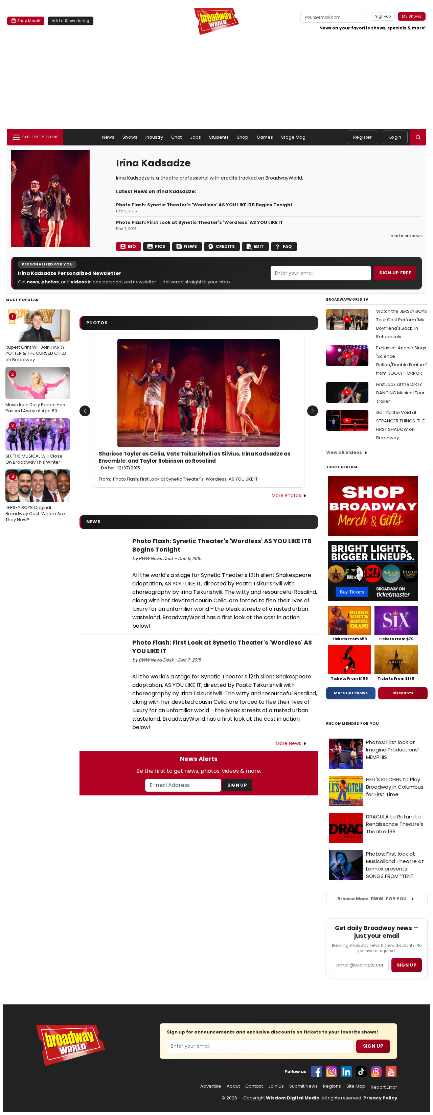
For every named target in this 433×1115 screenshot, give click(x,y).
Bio (132, 246)
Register (362, 137)
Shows (129, 137)
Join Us (276, 1086)
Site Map (355, 1086)
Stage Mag (293, 137)
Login (395, 137)
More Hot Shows (351, 693)
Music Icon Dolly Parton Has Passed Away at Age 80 (35, 392)
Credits (225, 246)
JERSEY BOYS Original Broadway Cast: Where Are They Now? (35, 498)
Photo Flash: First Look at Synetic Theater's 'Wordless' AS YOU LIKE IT (199, 222)
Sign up (406, 965)
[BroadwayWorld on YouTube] (391, 1072)
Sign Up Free (395, 273)
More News (288, 743)
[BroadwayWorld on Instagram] (331, 1072)
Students (219, 137)
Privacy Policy (380, 1098)
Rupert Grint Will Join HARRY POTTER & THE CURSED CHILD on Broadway (35, 338)
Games (265, 137)
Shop (243, 137)
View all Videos (344, 452)
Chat (176, 137)
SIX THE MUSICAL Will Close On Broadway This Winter (34, 443)
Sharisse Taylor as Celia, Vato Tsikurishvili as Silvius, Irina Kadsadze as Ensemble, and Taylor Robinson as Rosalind (195, 460)
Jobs (195, 137)
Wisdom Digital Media (293, 1098)
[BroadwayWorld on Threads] (376, 1072)
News (108, 137)
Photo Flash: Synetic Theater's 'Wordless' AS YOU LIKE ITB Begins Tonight (204, 205)
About (233, 1086)
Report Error (384, 1087)
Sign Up (237, 785)
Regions (332, 1086)
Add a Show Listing (70, 20)
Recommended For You (352, 723)
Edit (259, 246)
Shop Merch (28, 20)
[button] (418, 137)
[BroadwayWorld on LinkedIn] (346, 1072)
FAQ (287, 246)
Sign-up (383, 16)
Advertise (210, 1086)
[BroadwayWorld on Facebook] (317, 1072)
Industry (154, 137)
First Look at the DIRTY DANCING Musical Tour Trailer (400, 392)
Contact (254, 1086)
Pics (160, 246)
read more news (406, 235)
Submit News (303, 1086)
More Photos (286, 495)
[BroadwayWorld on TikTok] (361, 1072)
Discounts (402, 693)
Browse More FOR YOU (372, 899)
